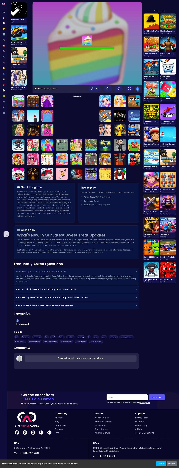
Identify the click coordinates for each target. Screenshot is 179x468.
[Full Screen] (129, 88)
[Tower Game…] (120, 159)
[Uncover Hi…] (91, 145)
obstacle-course (126, 337)
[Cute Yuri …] (120, 145)
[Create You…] (76, 145)
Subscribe (157, 397)
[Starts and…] (47, 101)
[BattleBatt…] (105, 174)
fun (16, 337)
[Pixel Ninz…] (91, 174)
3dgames (25, 337)
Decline (171, 463)
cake (103, 337)
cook (95, 337)
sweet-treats (19, 342)
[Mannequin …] (62, 174)
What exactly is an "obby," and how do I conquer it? (76, 271)
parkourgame (81, 342)
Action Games (102, 417)
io (89, 337)
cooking (81, 337)
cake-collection (96, 342)
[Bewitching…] (105, 130)
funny (61, 337)
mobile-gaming (34, 342)
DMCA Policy (141, 425)
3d (46, 337)
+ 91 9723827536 (107, 456)
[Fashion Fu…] (18, 174)
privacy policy (144, 403)
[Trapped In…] (33, 130)
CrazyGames (21, 281)
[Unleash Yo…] (62, 145)
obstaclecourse (66, 342)
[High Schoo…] (47, 130)
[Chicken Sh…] (105, 159)
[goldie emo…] (105, 101)
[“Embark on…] (47, 145)
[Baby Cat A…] (134, 116)
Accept (161, 463)
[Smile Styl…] (33, 159)
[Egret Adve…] (18, 159)
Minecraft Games (103, 421)
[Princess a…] (76, 159)
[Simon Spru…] (33, 174)
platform (71, 337)
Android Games (102, 432)
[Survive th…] (105, 116)
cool (53, 337)
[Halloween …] (105, 145)
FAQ (57, 432)
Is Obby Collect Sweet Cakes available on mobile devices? (76, 305)
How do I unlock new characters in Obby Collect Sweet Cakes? (76, 289)
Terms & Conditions (144, 432)
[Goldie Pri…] (62, 159)
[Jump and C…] (33, 116)
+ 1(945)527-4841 (29, 453)
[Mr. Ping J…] (18, 116)
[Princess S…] (120, 101)
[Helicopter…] (47, 174)
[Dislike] (108, 88)
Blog (57, 421)
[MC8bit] (134, 101)
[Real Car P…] (91, 159)
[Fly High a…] (18, 145)
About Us (59, 417)
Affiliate (138, 429)
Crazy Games (101, 429)
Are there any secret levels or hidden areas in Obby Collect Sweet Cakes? (76, 297)
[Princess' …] (33, 145)
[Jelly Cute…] (18, 101)
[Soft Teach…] (18, 130)
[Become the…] (33, 101)
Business (59, 429)
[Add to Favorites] (119, 88)
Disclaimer (140, 421)
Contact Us (60, 425)
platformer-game (50, 342)
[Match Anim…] (47, 159)
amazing (113, 337)
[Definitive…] (120, 116)
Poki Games (100, 425)
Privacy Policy (141, 417)
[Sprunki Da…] (76, 174)
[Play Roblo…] (134, 130)
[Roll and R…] (134, 145)
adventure (37, 337)
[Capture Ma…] (134, 159)
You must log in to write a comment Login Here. (80, 358)
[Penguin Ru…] (120, 174)
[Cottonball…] (47, 116)
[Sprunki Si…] (120, 130)
